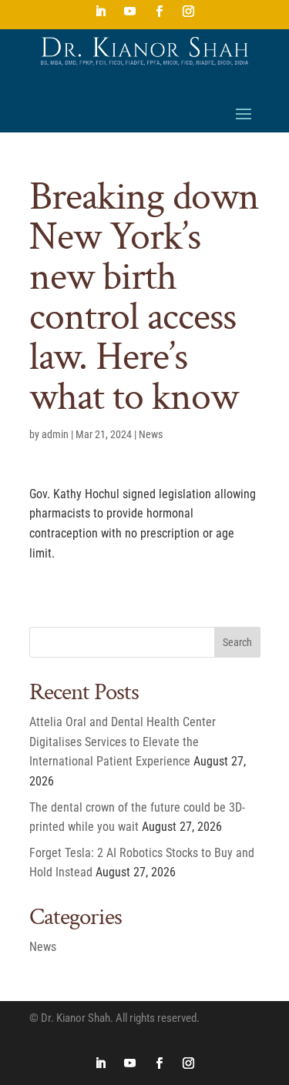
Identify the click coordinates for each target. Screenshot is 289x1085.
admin (55, 434)
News (151, 434)
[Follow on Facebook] (159, 11)
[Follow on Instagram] (188, 11)
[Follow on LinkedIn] (101, 11)
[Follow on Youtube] (130, 11)
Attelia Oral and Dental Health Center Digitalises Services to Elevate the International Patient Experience (122, 742)
